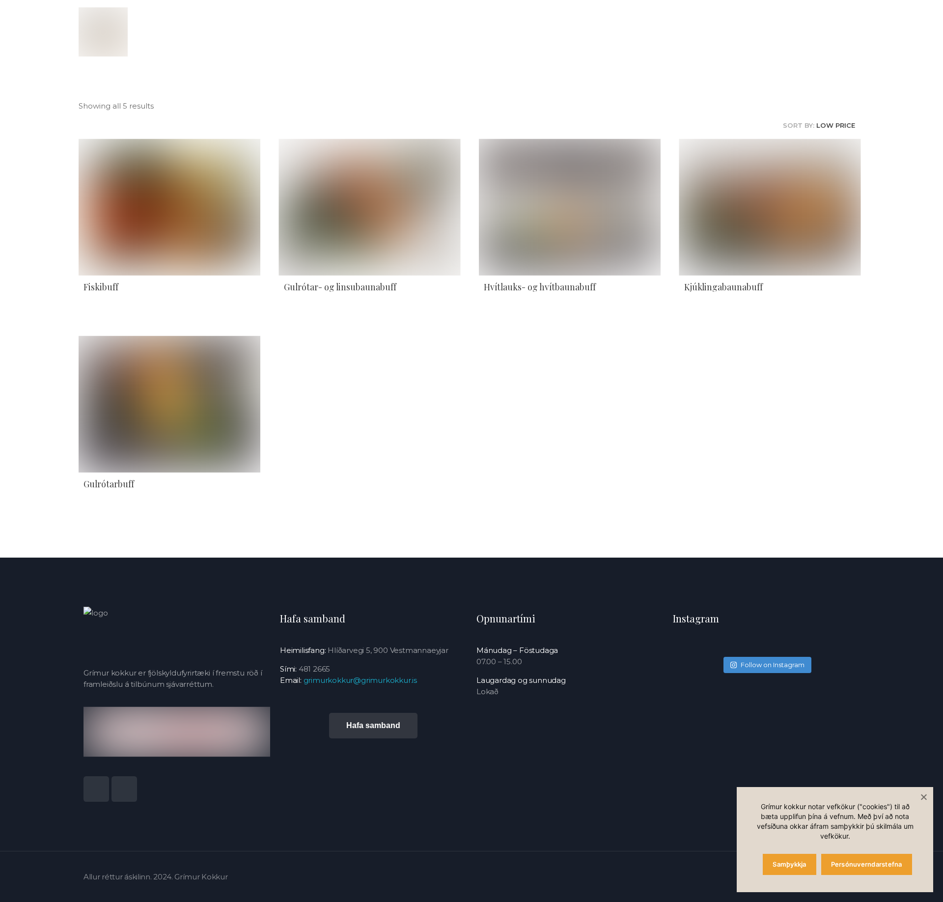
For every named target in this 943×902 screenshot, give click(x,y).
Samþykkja (789, 864)
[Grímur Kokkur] (103, 31)
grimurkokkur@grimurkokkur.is (360, 680)
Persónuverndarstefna (866, 864)
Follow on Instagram (772, 665)
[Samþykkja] (923, 797)
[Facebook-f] (124, 789)
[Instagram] (96, 789)
